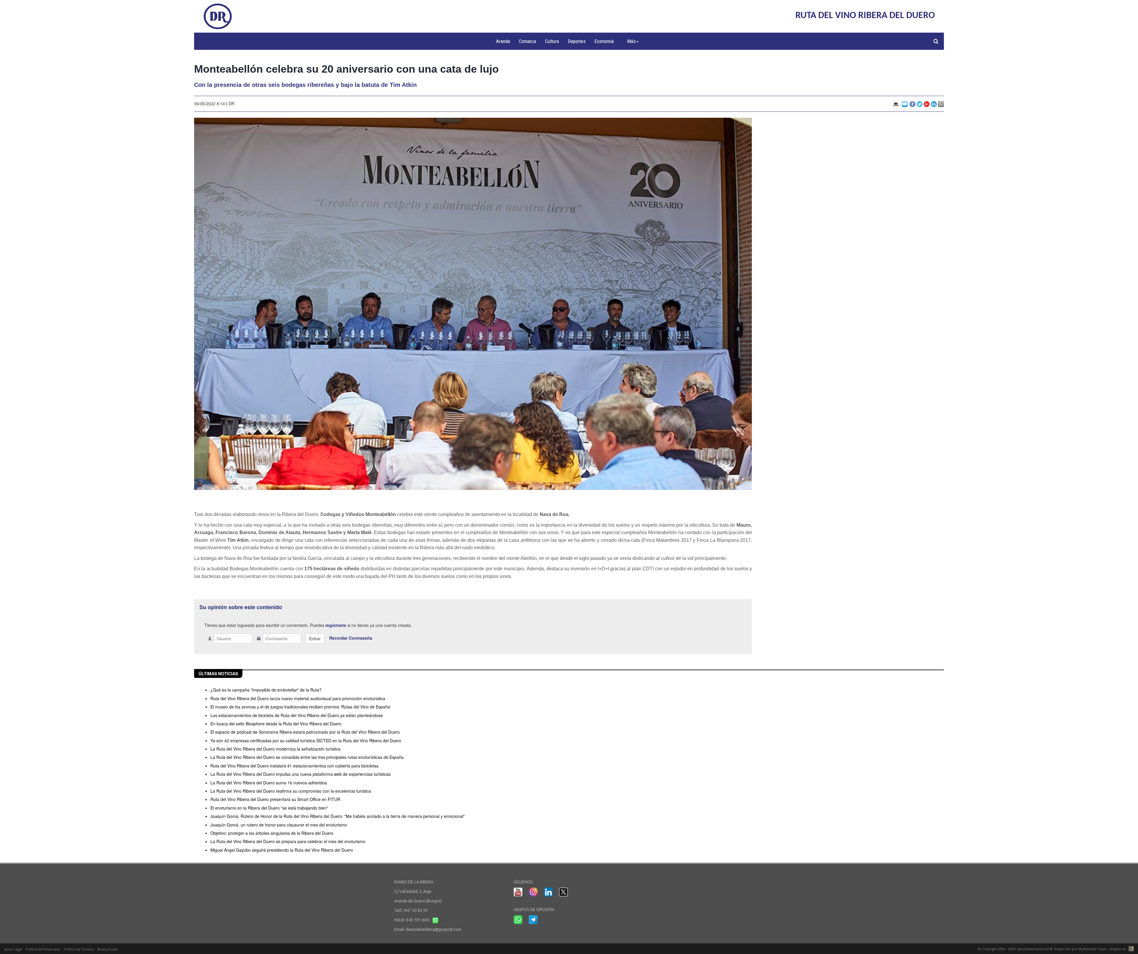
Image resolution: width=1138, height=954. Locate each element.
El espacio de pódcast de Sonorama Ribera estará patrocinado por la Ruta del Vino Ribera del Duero (305, 732)
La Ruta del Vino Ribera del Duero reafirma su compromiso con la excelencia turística (290, 791)
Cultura (552, 41)
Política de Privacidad (43, 949)
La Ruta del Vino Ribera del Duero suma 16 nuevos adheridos (268, 783)
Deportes (577, 41)
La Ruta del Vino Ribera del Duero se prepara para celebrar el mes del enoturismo (287, 841)
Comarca (527, 41)
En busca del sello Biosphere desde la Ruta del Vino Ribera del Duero (275, 724)
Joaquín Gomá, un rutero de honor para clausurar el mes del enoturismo (278, 825)
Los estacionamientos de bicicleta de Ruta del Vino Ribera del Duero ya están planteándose (296, 715)
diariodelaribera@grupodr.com (433, 929)
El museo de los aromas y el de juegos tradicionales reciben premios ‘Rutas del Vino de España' (300, 707)
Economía (604, 41)
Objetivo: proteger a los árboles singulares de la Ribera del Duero (271, 833)
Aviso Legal (13, 949)
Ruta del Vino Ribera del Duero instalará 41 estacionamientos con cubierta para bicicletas (294, 766)
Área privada (108, 949)
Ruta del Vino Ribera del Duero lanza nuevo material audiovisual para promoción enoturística (297, 698)
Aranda (503, 41)
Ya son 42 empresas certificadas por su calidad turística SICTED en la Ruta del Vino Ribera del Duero (305, 740)
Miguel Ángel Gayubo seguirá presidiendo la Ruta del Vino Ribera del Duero (281, 850)
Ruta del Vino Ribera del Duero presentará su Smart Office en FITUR (275, 799)
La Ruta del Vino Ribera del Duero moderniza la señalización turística (275, 749)
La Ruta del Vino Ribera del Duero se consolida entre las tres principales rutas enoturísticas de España (307, 757)
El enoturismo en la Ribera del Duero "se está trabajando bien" (269, 808)
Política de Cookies (79, 949)
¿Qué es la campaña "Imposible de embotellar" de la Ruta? (266, 690)
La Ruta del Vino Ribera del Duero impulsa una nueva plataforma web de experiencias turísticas (300, 774)
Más (631, 41)
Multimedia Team (1092, 949)
